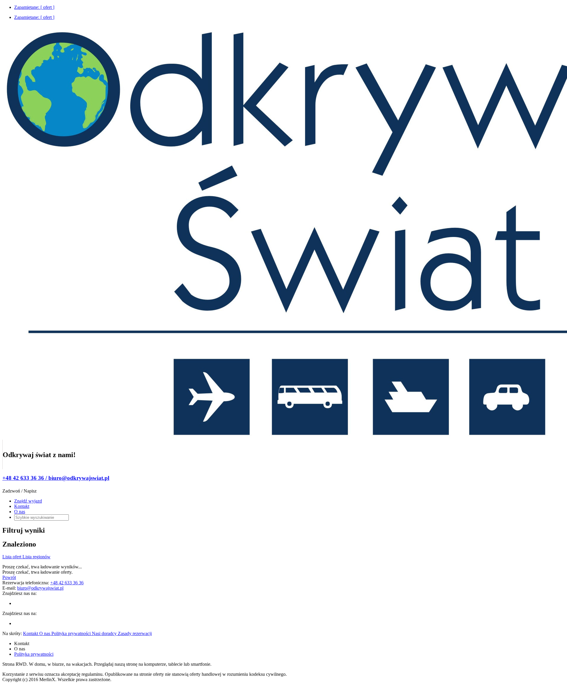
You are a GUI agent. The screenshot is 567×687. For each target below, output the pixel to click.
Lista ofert (12, 556)
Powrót (9, 577)
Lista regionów (36, 556)
